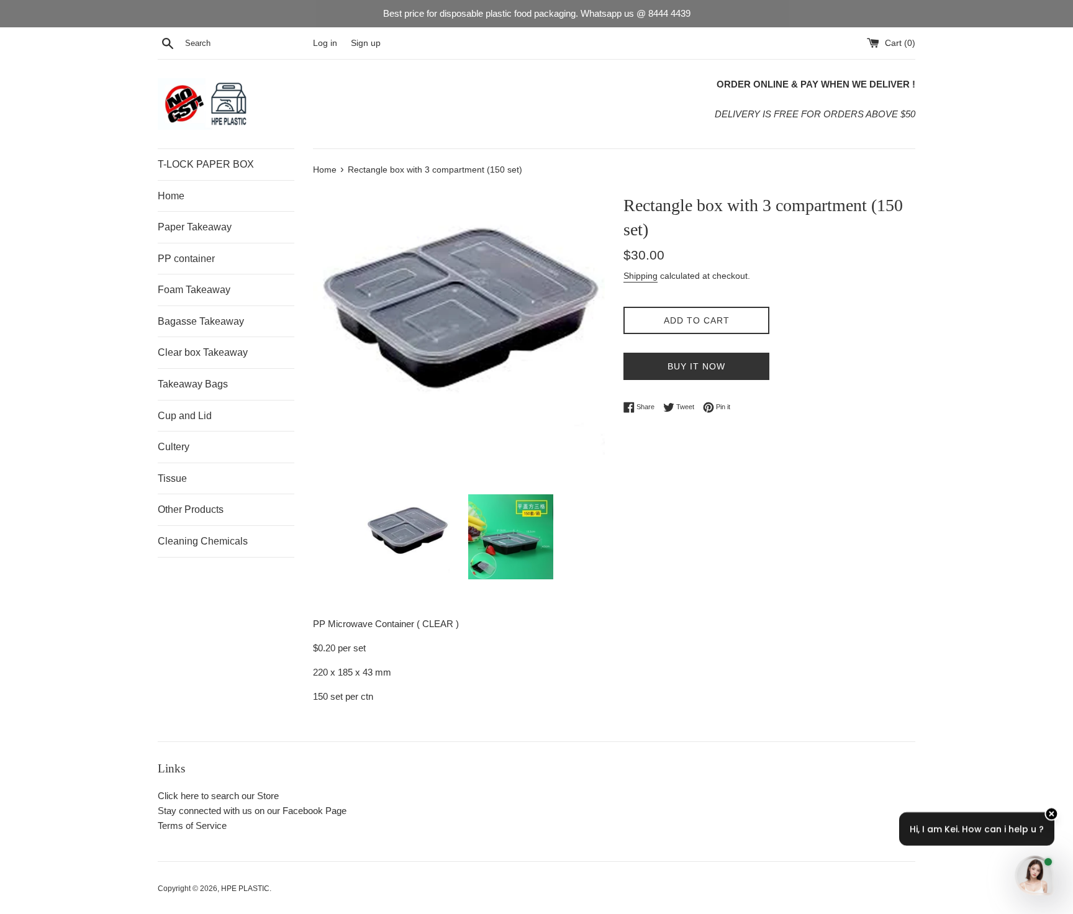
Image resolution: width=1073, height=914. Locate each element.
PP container (186, 258)
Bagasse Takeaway (201, 321)
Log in (325, 43)
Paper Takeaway (195, 227)
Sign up (366, 43)
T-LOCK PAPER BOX (206, 164)
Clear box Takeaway (203, 352)
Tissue (172, 478)
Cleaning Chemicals (203, 541)
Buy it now (696, 366)
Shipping (640, 276)
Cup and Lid (185, 415)
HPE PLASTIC (245, 888)
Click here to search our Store (218, 795)
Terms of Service (192, 825)
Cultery (173, 446)
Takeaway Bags (193, 384)
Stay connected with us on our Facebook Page (252, 810)
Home (171, 196)
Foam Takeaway (194, 289)
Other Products (191, 509)
